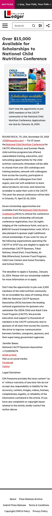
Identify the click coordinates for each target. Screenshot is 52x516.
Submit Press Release (14, 505)
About (13, 499)
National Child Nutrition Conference (25, 144)
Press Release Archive (30, 499)
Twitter (6, 366)
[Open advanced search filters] (40, 25)
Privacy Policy (40, 511)
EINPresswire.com (13, 140)
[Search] (33, 25)
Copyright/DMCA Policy (17, 511)
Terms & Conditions (39, 505)
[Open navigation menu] (5, 25)
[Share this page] (48, 25)
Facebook (7, 362)
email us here (9, 355)
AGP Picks (7, 4)
